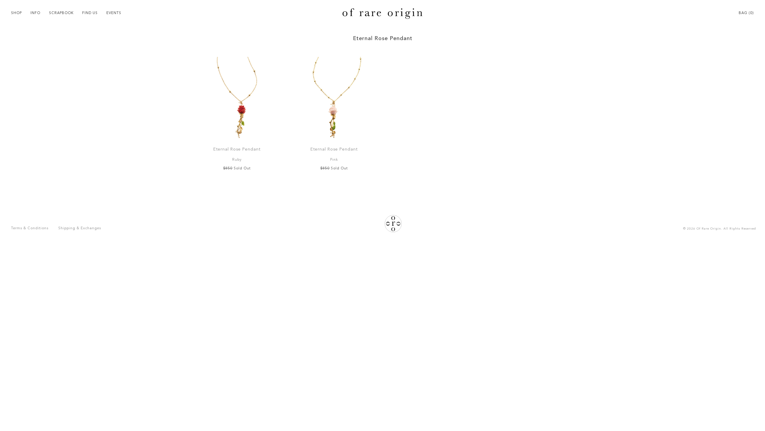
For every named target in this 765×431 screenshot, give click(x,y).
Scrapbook (61, 13)
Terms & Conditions (29, 228)
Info (35, 13)
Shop (16, 13)
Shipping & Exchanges (79, 228)
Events (113, 13)
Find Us (90, 13)
